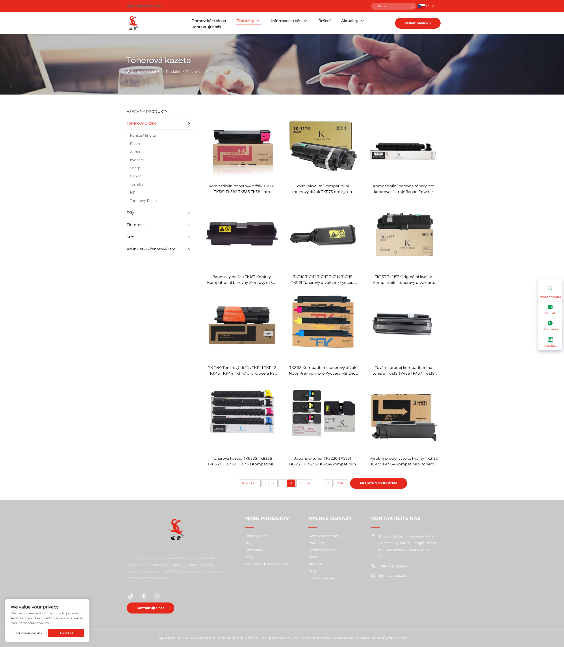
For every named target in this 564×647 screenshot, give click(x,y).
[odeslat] (411, 6)
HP (132, 192)
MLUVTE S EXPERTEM (378, 483)
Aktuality (349, 21)
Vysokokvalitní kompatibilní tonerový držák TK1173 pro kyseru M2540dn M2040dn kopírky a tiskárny (322, 189)
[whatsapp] (157, 596)
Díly (130, 212)
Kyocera (137, 160)
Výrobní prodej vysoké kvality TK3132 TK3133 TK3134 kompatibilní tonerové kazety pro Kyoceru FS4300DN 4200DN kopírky (403, 461)
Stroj (131, 237)
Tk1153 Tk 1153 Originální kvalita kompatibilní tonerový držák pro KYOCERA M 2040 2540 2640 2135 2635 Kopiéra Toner (403, 280)
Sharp (135, 168)
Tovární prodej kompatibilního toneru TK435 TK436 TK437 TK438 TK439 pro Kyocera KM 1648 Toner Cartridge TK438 (403, 370)
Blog (312, 571)
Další (340, 483)
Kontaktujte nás (206, 27)
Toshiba (136, 184)
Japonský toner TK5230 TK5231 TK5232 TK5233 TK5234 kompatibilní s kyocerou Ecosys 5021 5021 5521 (323, 461)
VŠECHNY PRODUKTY (147, 111)
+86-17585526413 (393, 566)
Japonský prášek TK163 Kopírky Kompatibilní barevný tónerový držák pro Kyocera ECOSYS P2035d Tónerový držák (242, 280)
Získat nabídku (418, 23)
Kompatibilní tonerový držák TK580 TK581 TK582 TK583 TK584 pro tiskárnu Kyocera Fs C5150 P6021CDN (242, 189)
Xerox (135, 152)
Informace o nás (286, 21)
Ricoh (135, 143)
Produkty (245, 21)
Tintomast (136, 225)
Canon (136, 176)
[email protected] (146, 6)
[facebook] (144, 596)
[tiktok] (131, 596)
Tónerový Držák (141, 123)
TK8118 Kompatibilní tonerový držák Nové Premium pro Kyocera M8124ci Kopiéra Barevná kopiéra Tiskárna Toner (322, 370)
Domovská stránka (208, 21)
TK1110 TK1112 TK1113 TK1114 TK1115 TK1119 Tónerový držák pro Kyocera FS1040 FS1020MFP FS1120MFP (322, 280)
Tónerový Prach (143, 201)
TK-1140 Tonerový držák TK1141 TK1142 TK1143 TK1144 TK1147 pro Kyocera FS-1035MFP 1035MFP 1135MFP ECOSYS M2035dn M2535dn (242, 370)
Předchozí (250, 483)
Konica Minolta (143, 135)
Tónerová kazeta (199, 71)
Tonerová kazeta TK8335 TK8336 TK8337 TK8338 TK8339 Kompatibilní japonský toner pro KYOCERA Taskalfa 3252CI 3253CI (242, 461)
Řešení (324, 21)
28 (328, 483)
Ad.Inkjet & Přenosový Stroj (152, 249)
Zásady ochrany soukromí (382, 638)
